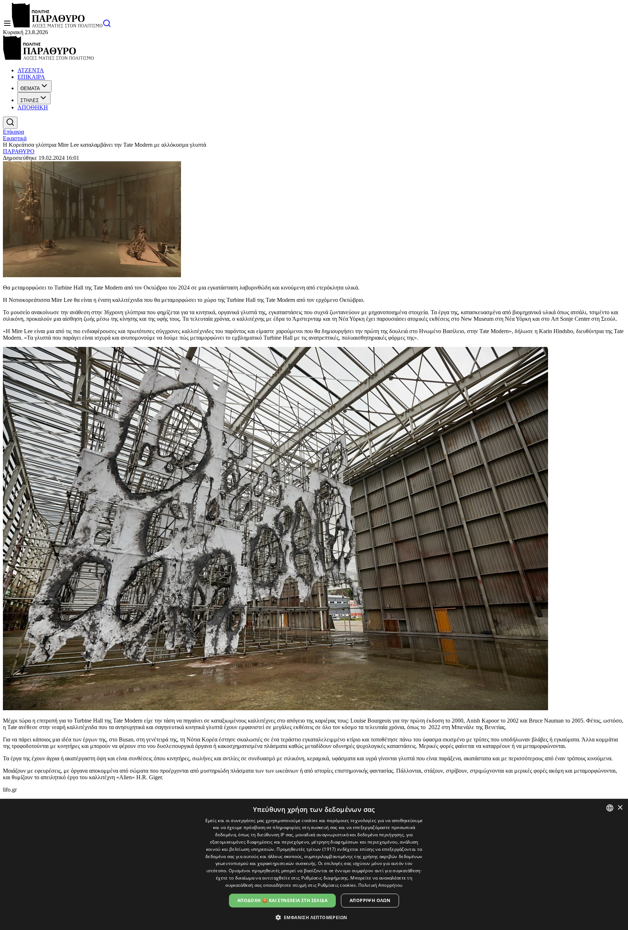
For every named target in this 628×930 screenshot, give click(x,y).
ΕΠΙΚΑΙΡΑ (31, 77)
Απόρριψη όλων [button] (370, 900)
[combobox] (609, 808)
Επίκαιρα (13, 132)
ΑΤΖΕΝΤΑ (30, 70)
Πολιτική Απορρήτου (380, 885)
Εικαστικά (15, 138)
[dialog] (314, 864)
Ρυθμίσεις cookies (337, 885)
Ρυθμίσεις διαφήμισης (324, 878)
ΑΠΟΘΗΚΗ (32, 107)
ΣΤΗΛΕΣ (29, 100)
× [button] (620, 807)
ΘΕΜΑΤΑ (30, 88)
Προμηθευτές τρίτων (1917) (306, 849)
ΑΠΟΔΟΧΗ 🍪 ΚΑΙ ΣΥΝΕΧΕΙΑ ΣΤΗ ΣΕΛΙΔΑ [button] (282, 900)
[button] (314, 917)
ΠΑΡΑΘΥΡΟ (19, 151)
